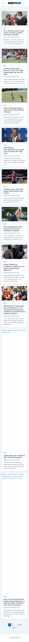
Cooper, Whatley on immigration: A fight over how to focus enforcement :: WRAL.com (14, 267)
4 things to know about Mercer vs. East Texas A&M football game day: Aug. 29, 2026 (13, 71)
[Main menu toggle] (3, 3)
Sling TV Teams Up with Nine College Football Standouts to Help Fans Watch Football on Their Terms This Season (14, 602)
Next (14, 627)
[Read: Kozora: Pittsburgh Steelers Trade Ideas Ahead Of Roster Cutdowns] (14, 95)
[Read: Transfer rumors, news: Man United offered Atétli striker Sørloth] (14, 176)
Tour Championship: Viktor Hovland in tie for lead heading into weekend (13, 228)
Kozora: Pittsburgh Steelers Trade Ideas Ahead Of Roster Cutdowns (14, 110)
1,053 (19, 624)
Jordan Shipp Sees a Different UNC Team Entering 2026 (14, 456)
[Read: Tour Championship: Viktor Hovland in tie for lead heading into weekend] (14, 214)
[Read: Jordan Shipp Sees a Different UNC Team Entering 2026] (14, 389)
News (5, 28)
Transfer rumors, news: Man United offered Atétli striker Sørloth (13, 191)
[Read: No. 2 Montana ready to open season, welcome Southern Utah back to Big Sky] (14, 18)
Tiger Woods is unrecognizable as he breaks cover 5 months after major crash (14, 150)
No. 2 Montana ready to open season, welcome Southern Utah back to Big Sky (14, 32)
